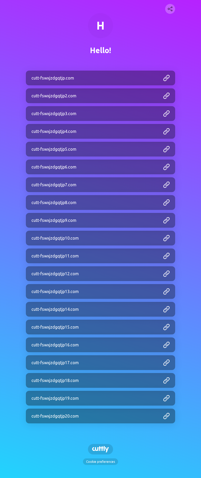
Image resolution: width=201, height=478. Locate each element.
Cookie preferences (100, 461)
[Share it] (170, 9)
